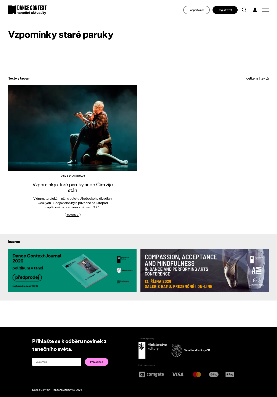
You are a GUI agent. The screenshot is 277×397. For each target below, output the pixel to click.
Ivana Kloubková (72, 176)
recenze (72, 215)
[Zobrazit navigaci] (265, 10)
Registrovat (225, 9)
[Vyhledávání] (244, 10)
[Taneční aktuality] (27, 10)
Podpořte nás (196, 9)
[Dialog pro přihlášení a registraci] (255, 10)
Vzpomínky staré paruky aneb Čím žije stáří (72, 187)
